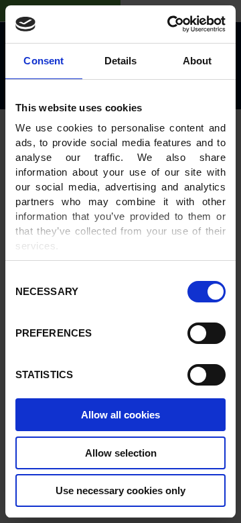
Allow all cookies (120, 414)
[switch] (206, 333)
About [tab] (197, 60)
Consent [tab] (43, 60)
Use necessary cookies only (120, 490)
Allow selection (121, 453)
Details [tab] (120, 60)
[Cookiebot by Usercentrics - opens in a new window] (170, 24)
